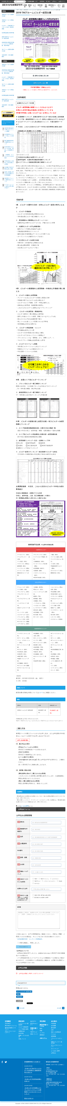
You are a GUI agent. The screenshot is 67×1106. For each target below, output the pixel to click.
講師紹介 (42, 1035)
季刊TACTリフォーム (11, 1025)
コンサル (42, 1033)
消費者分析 (22, 1031)
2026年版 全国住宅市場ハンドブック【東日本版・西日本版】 (8, 44)
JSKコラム (59, 5)
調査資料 (30, 5)
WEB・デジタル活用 (24, 1036)
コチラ (48, 87)
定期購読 (25, 5)
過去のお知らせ (28, 1098)
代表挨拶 (53, 1023)
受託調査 (46, 5)
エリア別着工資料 (23, 1029)
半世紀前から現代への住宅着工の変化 (9, 162)
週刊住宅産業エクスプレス (10, 1028)
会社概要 (53, 1025)
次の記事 (59, 1008)
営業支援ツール (40, 5)
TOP (17, 9)
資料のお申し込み (40, 83)
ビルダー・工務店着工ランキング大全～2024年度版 (8, 27)
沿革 (52, 1030)
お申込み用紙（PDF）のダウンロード (30, 973)
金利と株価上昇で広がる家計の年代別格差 (9, 173)
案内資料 (53, 1028)
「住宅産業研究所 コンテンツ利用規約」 (29, 939)
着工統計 (48, 1)
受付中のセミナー (34, 1024)
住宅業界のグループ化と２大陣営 (9, 136)
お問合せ (54, 1)
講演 (41, 1028)
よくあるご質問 (55, 1051)
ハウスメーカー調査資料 (23, 1024)
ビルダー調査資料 (23, 1027)
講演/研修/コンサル (52, 5)
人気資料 (19, 1001)
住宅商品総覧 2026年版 (8, 32)
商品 (21, 9)
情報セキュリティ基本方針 (56, 1042)
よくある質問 (25, 806)
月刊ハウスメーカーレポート (10, 1031)
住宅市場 (21, 1033)
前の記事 (22, 1008)
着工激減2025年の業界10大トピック (9, 142)
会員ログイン (62, 1)
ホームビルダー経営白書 (35, 9)
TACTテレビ (33, 1032)
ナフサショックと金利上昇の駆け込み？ (9, 186)
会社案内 (63, 5)
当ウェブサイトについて (56, 1045)
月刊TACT (8, 1023)
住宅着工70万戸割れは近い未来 (9, 168)
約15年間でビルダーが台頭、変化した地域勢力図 (9, 149)
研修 (41, 1030)
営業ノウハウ (22, 1039)
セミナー (34, 5)
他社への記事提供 (56, 1032)
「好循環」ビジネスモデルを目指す (9, 156)
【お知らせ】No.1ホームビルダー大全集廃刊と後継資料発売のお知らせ (32, 1070)
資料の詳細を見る (40, 75)
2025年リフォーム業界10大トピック (9, 180)
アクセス (53, 1034)
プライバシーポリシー (56, 1039)
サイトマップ (54, 1048)
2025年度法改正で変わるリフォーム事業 (9, 129)
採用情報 (42, 1)
